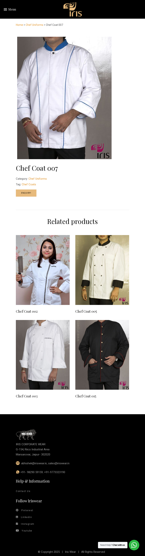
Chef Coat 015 (85, 396)
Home (19, 24)
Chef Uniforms (34, 24)
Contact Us (23, 491)
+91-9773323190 (54, 472)
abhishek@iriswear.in (34, 463)
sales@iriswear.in (58, 463)
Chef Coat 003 (27, 396)
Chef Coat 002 (27, 311)
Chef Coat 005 (86, 311)
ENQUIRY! (26, 193)
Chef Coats (29, 184)
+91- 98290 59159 (31, 472)
